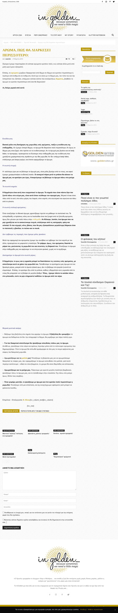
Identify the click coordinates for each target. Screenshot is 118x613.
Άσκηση (84, 92)
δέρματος (59, 79)
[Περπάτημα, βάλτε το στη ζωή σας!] (109, 123)
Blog (30, 450)
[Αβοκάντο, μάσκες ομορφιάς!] (39, 424)
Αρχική (6, 42)
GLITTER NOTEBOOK (97, 35)
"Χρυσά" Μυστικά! (30, 42)
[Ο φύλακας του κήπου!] (98, 227)
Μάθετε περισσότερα (95, 609)
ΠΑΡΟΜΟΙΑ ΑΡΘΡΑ (11, 411)
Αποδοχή (83, 609)
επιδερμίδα (36, 219)
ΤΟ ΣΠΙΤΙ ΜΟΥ (56, 35)
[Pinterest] (110, 1)
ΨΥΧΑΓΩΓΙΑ (81, 35)
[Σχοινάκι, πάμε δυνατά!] (109, 134)
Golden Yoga (85, 112)
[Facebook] (102, 1)
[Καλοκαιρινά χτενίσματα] (39, 445)
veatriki (8, 59)
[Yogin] (110, 112)
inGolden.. (84, 204)
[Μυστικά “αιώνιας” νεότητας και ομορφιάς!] (14, 424)
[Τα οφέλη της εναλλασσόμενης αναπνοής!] (109, 90)
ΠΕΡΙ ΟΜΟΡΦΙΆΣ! (40, 35)
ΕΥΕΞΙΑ (28, 35)
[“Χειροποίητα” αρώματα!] (64, 447)
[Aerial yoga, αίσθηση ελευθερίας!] (109, 100)
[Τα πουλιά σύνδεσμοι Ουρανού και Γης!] (98, 270)
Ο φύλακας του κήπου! (93, 239)
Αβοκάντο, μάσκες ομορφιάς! (38, 433)
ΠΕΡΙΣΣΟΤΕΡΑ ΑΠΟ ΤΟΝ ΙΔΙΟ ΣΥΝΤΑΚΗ (35, 411)
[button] (112, 35)
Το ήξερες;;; (85, 194)
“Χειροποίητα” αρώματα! (62, 457)
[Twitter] (113, 1)
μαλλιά (24, 358)
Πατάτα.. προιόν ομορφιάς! (63, 433)
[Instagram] (106, 1)
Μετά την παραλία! (9, 457)
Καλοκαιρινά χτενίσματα (36, 453)
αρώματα (15, 73)
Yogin (83, 109)
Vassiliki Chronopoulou (89, 242)
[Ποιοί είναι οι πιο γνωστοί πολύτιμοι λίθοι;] (98, 186)
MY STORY (69, 35)
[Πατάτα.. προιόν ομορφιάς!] (64, 424)
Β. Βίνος (26, 400)
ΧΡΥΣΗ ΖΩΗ (17, 35)
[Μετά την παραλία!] (14, 447)
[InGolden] (59, 17)
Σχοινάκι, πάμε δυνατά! (89, 132)
